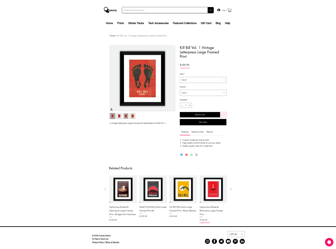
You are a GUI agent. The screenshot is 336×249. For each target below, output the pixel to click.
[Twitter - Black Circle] (221, 241)
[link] (185, 132)
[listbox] (236, 234)
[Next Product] (230, 189)
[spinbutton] (186, 105)
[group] (168, 199)
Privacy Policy (98, 242)
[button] (229, 10)
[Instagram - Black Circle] (207, 241)
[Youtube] (228, 241)
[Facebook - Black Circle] (214, 241)
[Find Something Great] (211, 10)
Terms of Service (112, 242)
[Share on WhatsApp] (191, 154)
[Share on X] (196, 154)
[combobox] (203, 80)
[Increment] (190, 105)
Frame (183, 87)
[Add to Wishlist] (224, 114)
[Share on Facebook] (181, 154)
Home (112, 35)
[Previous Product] (105, 189)
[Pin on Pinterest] (186, 154)
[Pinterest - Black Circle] (235, 241)
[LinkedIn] (242, 241)
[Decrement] (182, 105)
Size (182, 74)
